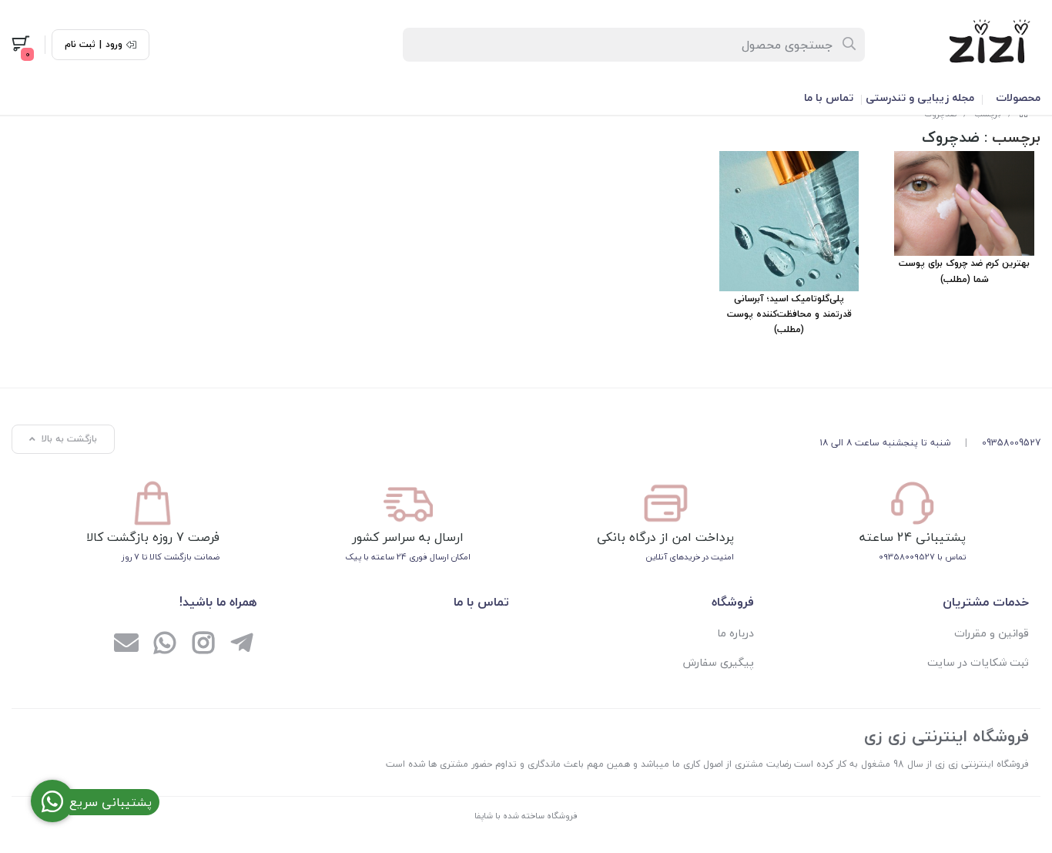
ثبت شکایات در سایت (978, 662)
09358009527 (1011, 443)
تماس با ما (828, 97)
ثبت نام (80, 45)
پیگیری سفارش (718, 662)
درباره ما (735, 633)
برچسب (1016, 136)
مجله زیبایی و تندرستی (920, 97)
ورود (114, 45)
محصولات (1018, 97)
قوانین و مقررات (991, 633)
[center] (850, 44)
